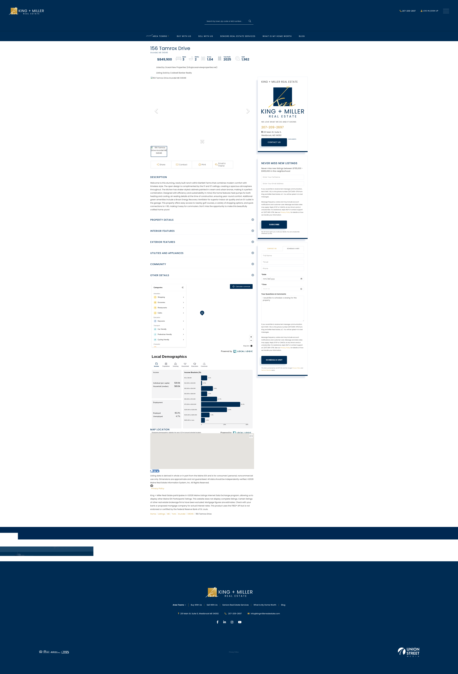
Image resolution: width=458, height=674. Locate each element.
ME (168, 514)
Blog (302, 36)
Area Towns (160, 36)
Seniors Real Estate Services (237, 36)
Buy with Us (184, 36)
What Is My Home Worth (265, 605)
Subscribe (274, 224)
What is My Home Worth (277, 36)
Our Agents (292, 139)
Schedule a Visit (293, 249)
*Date (263, 274)
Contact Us (274, 142)
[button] (249, 21)
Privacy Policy (157, 488)
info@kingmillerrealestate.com (265, 613)
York (174, 514)
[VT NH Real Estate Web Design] (408, 652)
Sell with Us (205, 36)
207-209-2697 (409, 11)
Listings (161, 514)
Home (153, 514)
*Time (263, 284)
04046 (190, 514)
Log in (426, 11)
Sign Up (434, 11)
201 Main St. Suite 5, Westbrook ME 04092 (199, 613)
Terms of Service (266, 370)
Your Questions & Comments (273, 294)
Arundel (181, 514)
